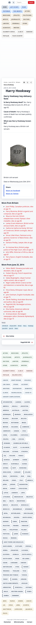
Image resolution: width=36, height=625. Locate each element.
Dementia (28, 388)
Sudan (5, 563)
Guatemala (15, 464)
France (21, 455)
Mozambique (17, 509)
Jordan (12, 484)
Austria (25, 410)
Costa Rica (24, 435)
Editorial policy (19, 622)
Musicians (6, 15)
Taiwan (25, 567)
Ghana (24, 460)
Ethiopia (24, 451)
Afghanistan (7, 402)
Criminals (15, 23)
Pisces (5, 613)
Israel (14, 480)
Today (24, 7)
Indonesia (14, 476)
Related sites (17, 375)
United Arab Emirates (10, 583)
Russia (5, 538)
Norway (6, 521)
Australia (15, 410)
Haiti (14, 468)
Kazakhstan (23, 484)
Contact (29, 622)
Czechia (21, 439)
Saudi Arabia (7, 546)
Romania (25, 534)
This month (17, 11)
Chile (24, 431)
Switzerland (7, 567)
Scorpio (26, 605)
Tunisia (24, 575)
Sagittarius (7, 609)
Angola (14, 406)
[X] (13, 2)
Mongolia (24, 505)
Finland (12, 455)
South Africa (26, 554)
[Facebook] (9, 2)
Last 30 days (14, 7)
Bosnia (5, 422)
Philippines (14, 530)
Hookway (30, 325)
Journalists (15, 19)
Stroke (15, 384)
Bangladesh (28, 414)
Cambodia (25, 427)
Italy (21, 480)
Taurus (12, 601)
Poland (24, 530)
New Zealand (28, 513)
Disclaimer (7, 622)
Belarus (6, 418)
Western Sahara (17, 591)
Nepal (6, 513)
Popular (6, 36)
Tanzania (6, 571)
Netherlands (15, 513)
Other (25, 23)
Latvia (6, 493)
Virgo (11, 605)
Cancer (5, 380)
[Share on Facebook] (24, 82)
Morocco (6, 509)
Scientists (6, 27)
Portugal (6, 534)
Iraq (29, 476)
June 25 (11, 328)
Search (31, 2)
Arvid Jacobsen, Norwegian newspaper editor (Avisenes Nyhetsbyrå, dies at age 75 (19, 316)
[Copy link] (31, 82)
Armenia (6, 410)
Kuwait (13, 488)
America (6, 406)
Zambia (6, 595)
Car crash (6, 384)
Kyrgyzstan (23, 488)
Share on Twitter (12, 194)
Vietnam (29, 587)
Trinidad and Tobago (10, 575)
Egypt (15, 447)
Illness (5, 392)
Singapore (14, 550)
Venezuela (18, 587)
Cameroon (6, 431)
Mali (4, 501)
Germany (16, 460)
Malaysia (29, 497)
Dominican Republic (20, 443)
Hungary (17, 472)
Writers (16, 27)
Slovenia (6, 554)
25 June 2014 (13, 325)
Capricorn (18, 609)
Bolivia (23, 418)
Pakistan (24, 521)
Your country (17, 36)
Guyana (5, 468)
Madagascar (18, 497)
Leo (4, 605)
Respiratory (17, 388)
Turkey (5, 579)
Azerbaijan (7, 414)
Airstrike (6, 388)
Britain (18, 82)
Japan (5, 484)
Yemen (29, 591)
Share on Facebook (13, 191)
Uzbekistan (7, 587)
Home (5, 7)
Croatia (5, 439)
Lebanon (14, 493)
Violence (27, 380)
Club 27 (20, 32)
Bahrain (18, 414)
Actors (27, 11)
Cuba (13, 439)
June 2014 (12, 82)
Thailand (16, 571)
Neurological (16, 392)
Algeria (27, 402)
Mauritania (21, 501)
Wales (6, 591)
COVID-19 (28, 392)
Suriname (14, 563)
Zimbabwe (15, 595)
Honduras (23, 468)
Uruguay (24, 583)
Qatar (16, 534)
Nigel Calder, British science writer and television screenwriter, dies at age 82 (18, 285)
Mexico (5, 505)
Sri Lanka (25, 558)
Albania (18, 402)
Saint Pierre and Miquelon (13, 542)
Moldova (14, 505)
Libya (23, 493)
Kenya (5, 488)
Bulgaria (14, 427)
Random (29, 32)
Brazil (24, 422)
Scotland (18, 546)
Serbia (5, 550)
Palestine (6, 525)
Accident (24, 384)
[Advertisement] (18, 58)
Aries (5, 601)
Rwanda (14, 538)
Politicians (27, 15)
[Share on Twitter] (27, 82)
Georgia (7, 460)
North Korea (27, 517)
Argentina (24, 406)
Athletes (17, 15)
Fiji (5, 455)
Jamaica (30, 480)
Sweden (23, 563)
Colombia (13, 435)
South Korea (7, 558)
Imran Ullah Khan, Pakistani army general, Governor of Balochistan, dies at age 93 (18, 237)
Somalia (16, 554)
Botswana (15, 422)
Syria (17, 567)
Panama (15, 525)
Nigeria (16, 517)
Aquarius (29, 609)
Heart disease (16, 380)
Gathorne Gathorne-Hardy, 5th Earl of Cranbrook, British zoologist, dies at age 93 (18, 230)
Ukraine (23, 579)
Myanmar (28, 509)
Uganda (15, 579)
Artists (5, 19)
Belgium (15, 418)
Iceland (27, 472)
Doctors (26, 19)
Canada (16, 431)
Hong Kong (7, 472)
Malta (11, 501)
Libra (18, 605)
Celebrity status (9, 32)
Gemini (20, 601)
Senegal (28, 546)
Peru (4, 530)
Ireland (6, 480)
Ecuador (7, 447)
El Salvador (24, 447)
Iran (22, 476)
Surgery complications (11, 397)
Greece (5, 464)
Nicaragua (7, 517)
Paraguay (25, 525)
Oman (15, 521)
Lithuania (6, 497)
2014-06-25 (5, 325)
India (5, 476)
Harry (24, 325)
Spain (17, 558)
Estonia (15, 451)
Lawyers (6, 23)
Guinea (24, 464)
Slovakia (25, 550)
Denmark (7, 443)
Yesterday (6, 11)
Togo (24, 571)
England (6, 451)
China (5, 435)
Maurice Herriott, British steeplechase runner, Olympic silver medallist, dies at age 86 (17, 218)
